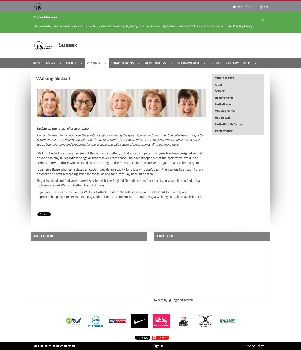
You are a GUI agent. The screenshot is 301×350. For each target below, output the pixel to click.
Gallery (232, 63)
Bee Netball (223, 117)
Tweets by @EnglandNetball (173, 300)
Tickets (237, 6)
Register (262, 6)
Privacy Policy (254, 345)
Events (215, 63)
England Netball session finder (133, 180)
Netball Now (223, 104)
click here (97, 185)
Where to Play (224, 77)
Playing (93, 63)
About (71, 63)
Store (249, 6)
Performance (224, 130)
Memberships (155, 63)
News (50, 63)
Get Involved (188, 63)
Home (37, 63)
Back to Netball (225, 97)
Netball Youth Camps (228, 124)
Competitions (122, 63)
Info (246, 63)
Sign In (158, 345)
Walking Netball (53, 78)
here (175, 144)
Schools (220, 91)
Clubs (218, 84)
